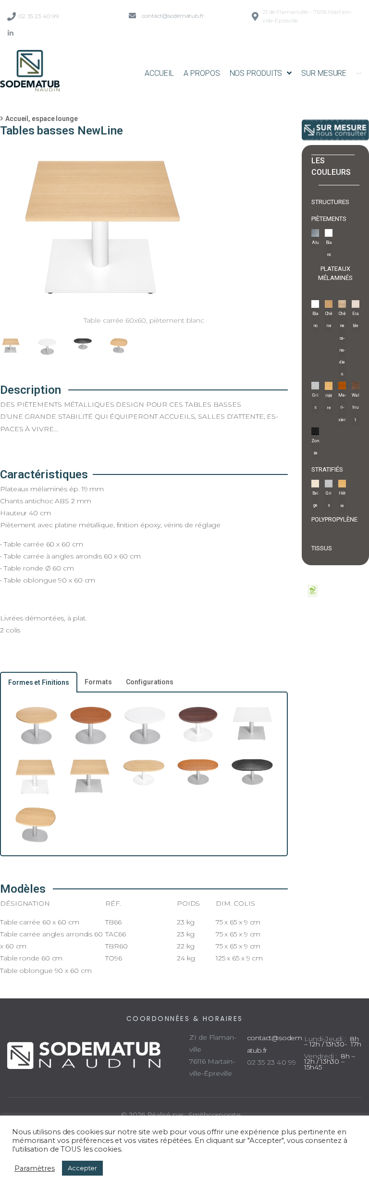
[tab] (38, 682)
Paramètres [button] (34, 1168)
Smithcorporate (214, 1114)
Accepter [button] (82, 1168)
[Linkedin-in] (10, 33)
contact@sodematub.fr (173, 15)
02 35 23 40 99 (39, 16)
